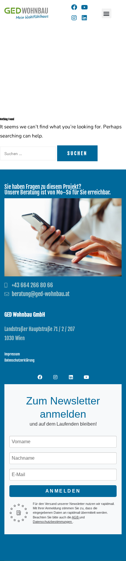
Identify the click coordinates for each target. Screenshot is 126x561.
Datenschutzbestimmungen (53, 521)
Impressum (12, 354)
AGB (75, 517)
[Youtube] (84, 7)
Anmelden (63, 490)
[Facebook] (74, 7)
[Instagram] (74, 18)
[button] (106, 13)
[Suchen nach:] (28, 153)
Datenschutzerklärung (19, 360)
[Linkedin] (84, 18)
